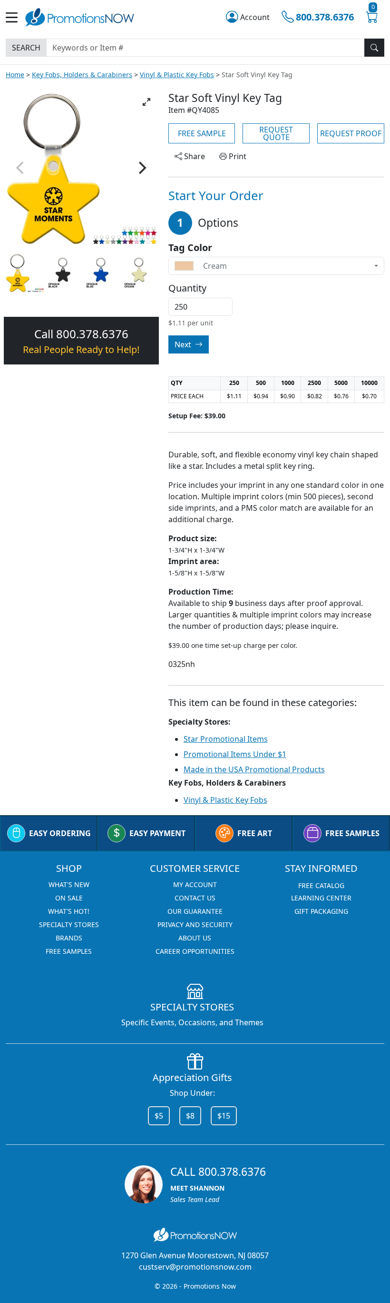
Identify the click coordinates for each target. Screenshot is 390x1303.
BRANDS (69, 937)
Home (15, 74)
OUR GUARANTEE (195, 911)
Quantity (187, 288)
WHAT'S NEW (69, 884)
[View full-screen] (146, 102)
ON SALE (69, 897)
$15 (223, 1116)
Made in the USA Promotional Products (254, 769)
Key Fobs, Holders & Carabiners (82, 74)
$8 (190, 1116)
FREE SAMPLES (352, 833)
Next (184, 344)
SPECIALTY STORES (69, 924)
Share (193, 156)
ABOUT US (194, 937)
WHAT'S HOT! (68, 911)
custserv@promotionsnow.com (195, 1267)
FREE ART (254, 833)
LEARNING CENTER (321, 897)
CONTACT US (195, 897)
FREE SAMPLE (202, 133)
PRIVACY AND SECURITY (195, 924)
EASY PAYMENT (157, 833)
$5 (159, 1116)
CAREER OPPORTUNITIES (195, 951)
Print (236, 156)
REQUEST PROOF (350, 133)
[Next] (141, 167)
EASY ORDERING (60, 833)
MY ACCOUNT (195, 884)
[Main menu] (15, 17)
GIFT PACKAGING (321, 911)
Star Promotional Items (226, 739)
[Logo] (79, 16)
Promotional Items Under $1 (235, 754)
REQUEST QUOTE (276, 133)
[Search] (374, 48)
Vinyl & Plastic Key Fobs (177, 74)
